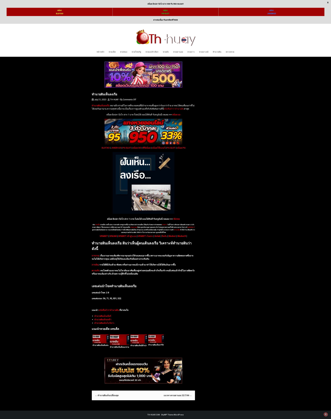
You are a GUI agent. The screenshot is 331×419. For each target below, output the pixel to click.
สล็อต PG (181, 148)
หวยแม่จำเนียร (152, 52)
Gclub (157, 236)
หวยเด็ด (112, 52)
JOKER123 (116, 148)
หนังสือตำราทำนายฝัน (174, 109)
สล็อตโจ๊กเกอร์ (158, 148)
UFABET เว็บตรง (145, 236)
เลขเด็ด (97, 224)
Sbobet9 (181, 236)
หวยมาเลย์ (203, 52)
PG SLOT (127, 148)
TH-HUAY (114, 99)
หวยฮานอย (178, 52)
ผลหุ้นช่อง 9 (191, 227)
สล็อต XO (137, 148)
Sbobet (172, 236)
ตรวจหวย (230, 52)
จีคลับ (164, 236)
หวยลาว (191, 52)
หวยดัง (166, 52)
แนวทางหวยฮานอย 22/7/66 (178, 395)
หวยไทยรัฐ (136, 52)
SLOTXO (105, 148)
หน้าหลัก (100, 52)
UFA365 (113, 236)
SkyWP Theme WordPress (172, 415)
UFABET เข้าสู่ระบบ (127, 236)
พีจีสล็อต (147, 148)
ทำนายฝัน (217, 52)
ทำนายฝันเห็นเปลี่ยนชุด (107, 395)
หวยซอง (123, 52)
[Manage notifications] (326, 414)
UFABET (104, 236)
